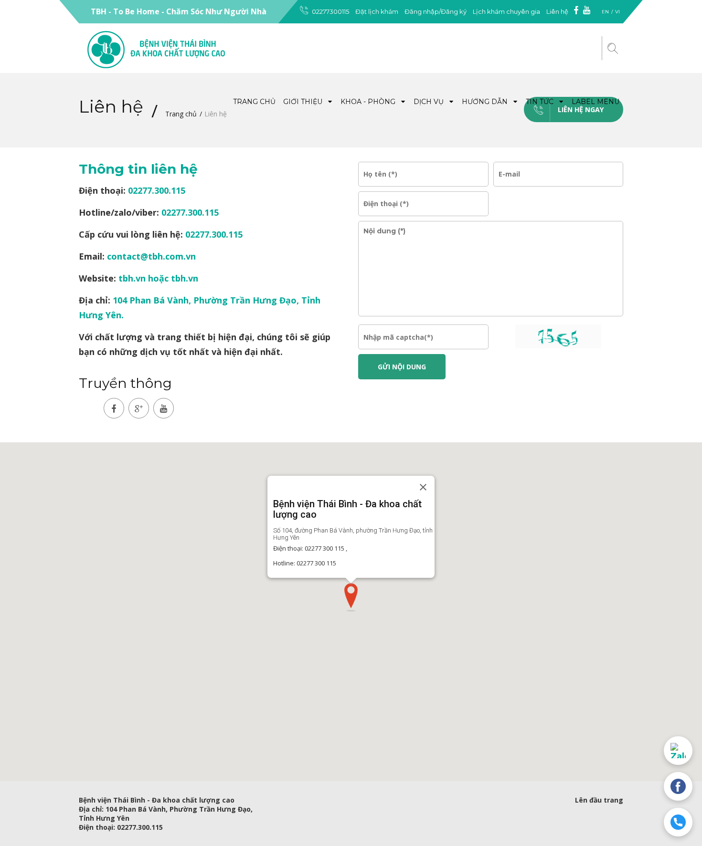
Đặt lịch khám (376, 11)
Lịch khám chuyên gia (506, 11)
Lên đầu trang (599, 799)
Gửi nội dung (402, 366)
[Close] (423, 487)
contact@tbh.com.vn (151, 256)
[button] (351, 597)
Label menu (595, 101)
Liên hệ (557, 11)
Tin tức (540, 101)
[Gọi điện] (678, 822)
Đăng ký (454, 11)
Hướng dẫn (486, 101)
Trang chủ (254, 101)
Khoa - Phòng (368, 101)
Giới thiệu (303, 101)
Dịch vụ (430, 101)
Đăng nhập (421, 11)
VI (617, 12)
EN (605, 12)
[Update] (558, 336)
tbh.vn (132, 278)
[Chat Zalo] (678, 750)
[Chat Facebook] (678, 786)
